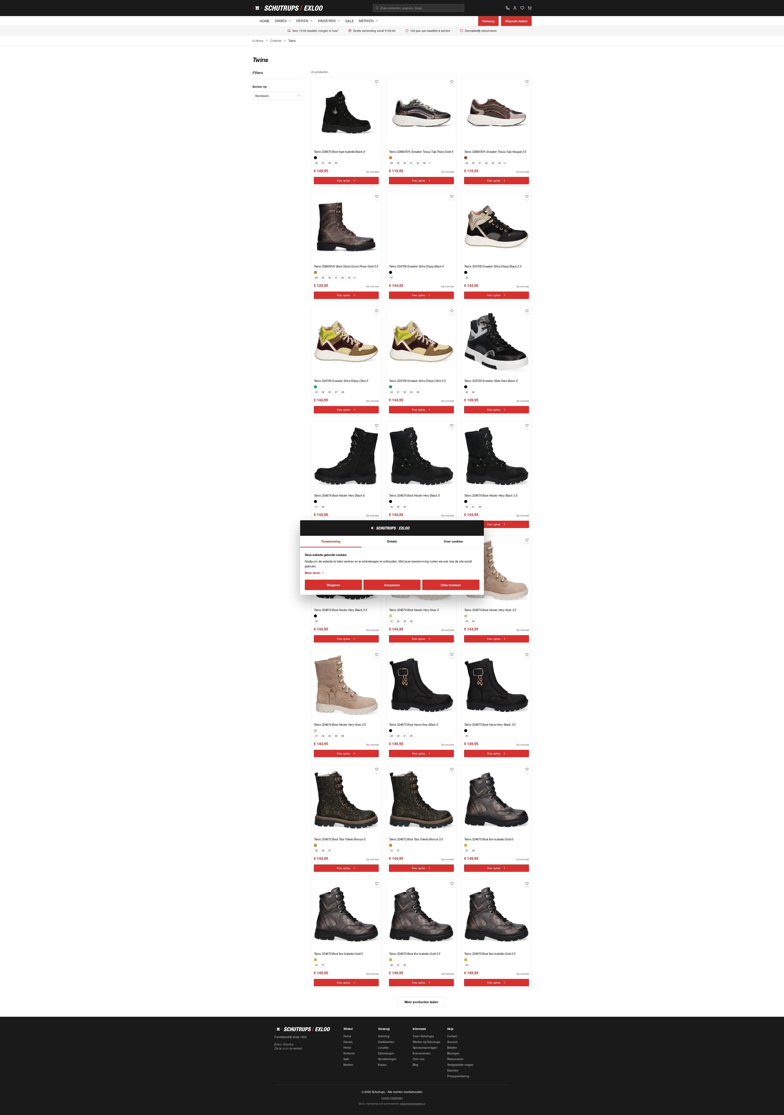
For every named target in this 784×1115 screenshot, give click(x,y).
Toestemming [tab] (330, 541)
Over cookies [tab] (453, 541)
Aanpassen (392, 585)
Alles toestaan (451, 585)
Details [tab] (392, 541)
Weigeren (333, 585)
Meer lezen (312, 572)
